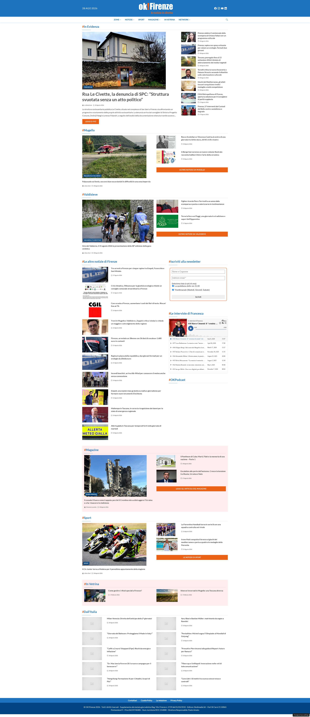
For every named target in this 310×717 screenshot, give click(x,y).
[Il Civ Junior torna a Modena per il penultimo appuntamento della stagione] (118, 544)
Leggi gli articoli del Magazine (191, 489)
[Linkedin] (225, 8)
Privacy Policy (176, 700)
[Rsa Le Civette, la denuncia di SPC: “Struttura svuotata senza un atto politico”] (130, 60)
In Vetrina (169, 19)
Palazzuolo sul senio (92, 176)
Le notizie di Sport (192, 557)
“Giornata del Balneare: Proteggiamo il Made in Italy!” (130, 633)
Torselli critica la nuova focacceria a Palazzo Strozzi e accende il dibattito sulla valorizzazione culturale (213, 72)
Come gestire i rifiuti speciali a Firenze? (125, 590)
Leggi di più (90, 121)
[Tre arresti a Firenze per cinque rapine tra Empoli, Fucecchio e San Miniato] (95, 274)
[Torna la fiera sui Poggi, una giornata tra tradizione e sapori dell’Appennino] (167, 221)
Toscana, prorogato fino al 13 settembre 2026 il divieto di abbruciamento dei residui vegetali (212, 60)
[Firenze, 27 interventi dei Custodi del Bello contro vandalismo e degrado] (188, 110)
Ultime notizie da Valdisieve (192, 234)
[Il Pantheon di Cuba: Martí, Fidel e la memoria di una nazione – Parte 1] (167, 461)
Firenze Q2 (88, 87)
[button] (227, 19)
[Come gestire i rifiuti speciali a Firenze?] (94, 595)
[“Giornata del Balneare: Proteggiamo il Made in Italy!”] (93, 638)
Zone (116, 19)
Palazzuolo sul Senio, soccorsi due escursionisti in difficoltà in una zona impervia (116, 181)
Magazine (153, 19)
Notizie (128, 19)
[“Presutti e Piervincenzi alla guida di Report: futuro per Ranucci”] (167, 653)
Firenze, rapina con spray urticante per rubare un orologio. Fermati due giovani (212, 47)
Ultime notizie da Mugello (192, 170)
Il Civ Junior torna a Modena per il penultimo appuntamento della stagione (113, 569)
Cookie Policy (146, 700)
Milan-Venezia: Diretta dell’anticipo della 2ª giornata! (129, 618)
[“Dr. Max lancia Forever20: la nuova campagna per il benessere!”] (93, 668)
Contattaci (132, 700)
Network (183, 19)
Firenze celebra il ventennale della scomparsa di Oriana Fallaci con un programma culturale (212, 35)
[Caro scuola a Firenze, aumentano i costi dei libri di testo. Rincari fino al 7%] (95, 309)
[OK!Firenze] (156, 8)
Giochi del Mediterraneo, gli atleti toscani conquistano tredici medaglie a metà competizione (211, 84)
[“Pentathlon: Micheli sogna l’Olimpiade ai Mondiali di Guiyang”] (167, 638)
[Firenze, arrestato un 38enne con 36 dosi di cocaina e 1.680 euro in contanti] (95, 344)
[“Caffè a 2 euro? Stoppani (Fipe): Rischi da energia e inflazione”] (93, 653)
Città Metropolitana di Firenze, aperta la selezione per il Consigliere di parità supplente (212, 96)
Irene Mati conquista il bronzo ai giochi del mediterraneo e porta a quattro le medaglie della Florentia (201, 542)
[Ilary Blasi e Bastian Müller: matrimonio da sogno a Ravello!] (167, 623)
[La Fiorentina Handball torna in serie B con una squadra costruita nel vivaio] (167, 529)
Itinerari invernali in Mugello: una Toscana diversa (202, 590)
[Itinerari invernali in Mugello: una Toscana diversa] (167, 595)
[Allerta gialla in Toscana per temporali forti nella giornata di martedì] (95, 432)
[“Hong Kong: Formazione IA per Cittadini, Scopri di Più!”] (93, 683)
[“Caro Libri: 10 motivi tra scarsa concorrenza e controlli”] (167, 683)
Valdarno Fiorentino (92, 240)
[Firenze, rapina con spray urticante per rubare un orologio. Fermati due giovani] (188, 49)
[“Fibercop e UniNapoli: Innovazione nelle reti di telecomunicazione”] (167, 668)
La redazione (161, 700)
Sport (141, 19)
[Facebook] (215, 8)
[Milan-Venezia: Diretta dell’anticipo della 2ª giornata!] (93, 623)
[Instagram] (219, 8)
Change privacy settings (301, 715)
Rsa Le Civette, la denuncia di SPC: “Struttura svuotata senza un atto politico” (125, 96)
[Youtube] (222, 8)
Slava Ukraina (91, 494)
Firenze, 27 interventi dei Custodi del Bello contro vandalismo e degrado (211, 109)
